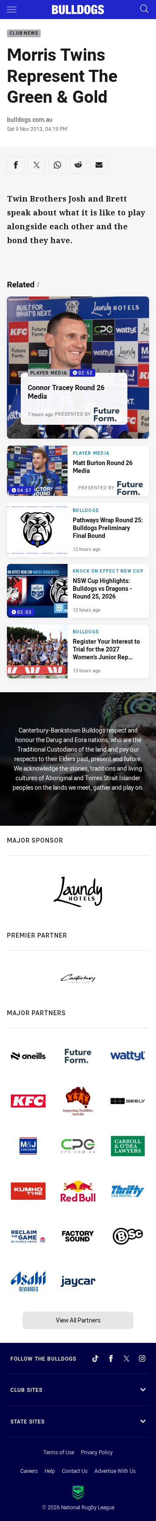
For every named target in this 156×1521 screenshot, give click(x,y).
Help (50, 1470)
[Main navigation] (11, 9)
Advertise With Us (115, 1470)
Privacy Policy (97, 1452)
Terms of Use (58, 1452)
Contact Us (75, 1470)
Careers (29, 1470)
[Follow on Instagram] (142, 1358)
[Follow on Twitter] (126, 1358)
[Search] (144, 9)
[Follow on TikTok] (95, 1358)
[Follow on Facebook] (110, 1358)
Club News (24, 33)
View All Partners (78, 1320)
